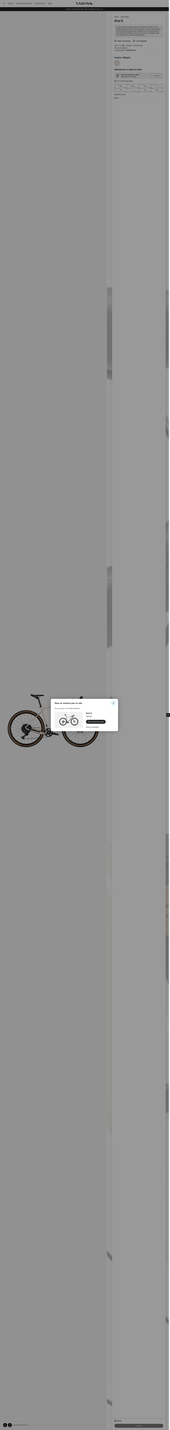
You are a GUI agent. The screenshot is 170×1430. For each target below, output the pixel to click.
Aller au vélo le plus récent (96, 722)
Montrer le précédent (92, 727)
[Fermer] (113, 703)
